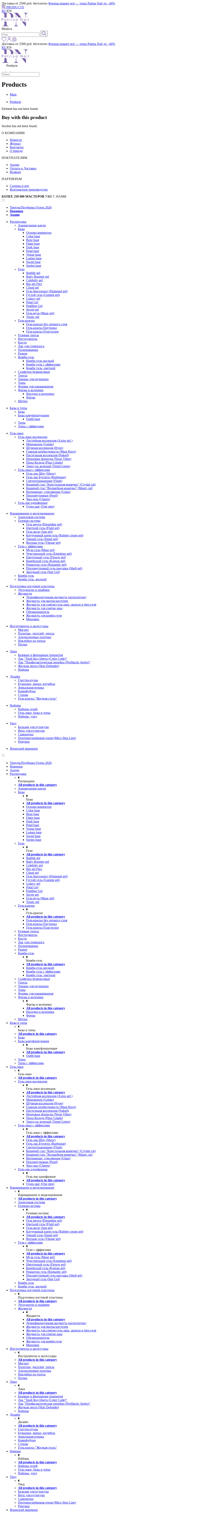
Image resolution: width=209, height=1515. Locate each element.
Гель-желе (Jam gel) (39, 531)
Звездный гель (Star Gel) (43, 572)
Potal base (32, 251)
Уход (13, 723)
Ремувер (24, 741)
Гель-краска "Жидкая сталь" (37, 698)
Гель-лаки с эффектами (34, 470)
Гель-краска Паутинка (41, 328)
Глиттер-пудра (28, 680)
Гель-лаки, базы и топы (34, 712)
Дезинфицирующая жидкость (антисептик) (56, 597)
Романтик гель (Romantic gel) (46, 564)
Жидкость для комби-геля (44, 615)
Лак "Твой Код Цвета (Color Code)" (42, 658)
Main (13, 94)
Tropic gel (32, 317)
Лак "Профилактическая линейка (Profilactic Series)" (54, 662)
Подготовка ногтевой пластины (32, 586)
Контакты (16, 147)
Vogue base (33, 254)
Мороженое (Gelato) (40, 444)
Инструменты (27, 339)
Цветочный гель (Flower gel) (46, 557)
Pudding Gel (34, 306)
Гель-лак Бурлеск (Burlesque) (46, 477)
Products (15, 102)
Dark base (32, 247)
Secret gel (32, 309)
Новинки (16, 211)
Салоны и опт (19, 186)
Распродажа (18, 221)
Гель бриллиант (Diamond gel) (47, 291)
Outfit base (33, 419)
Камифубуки (27, 691)
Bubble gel (33, 273)
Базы (21, 229)
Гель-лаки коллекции (32, 437)
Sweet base (33, 262)
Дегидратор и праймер (34, 590)
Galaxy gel (33, 298)
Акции (14, 164)
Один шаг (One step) (40, 506)
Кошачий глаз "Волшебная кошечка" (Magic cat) (59, 488)
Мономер (32, 619)
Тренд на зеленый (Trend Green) (48, 466)
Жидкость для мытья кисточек (47, 601)
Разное (22, 353)
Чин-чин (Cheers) (38, 499)
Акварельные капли (32, 225)
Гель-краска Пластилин (42, 331)
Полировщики (28, 350)
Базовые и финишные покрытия (40, 655)
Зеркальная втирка (31, 687)
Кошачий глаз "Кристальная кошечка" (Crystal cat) (61, 484)
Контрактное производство (29, 189)
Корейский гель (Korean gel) (45, 561)
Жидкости (25, 593)
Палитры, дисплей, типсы (36, 633)
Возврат (15, 172)
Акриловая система (31, 517)
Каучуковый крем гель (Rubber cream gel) (54, 535)
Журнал (15, 143)
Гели (21, 269)
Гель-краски (26, 320)
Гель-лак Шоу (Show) (41, 473)
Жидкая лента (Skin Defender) (38, 666)
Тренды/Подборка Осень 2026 (31, 207)
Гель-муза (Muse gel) (40, 313)
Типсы (22, 375)
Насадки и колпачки (40, 393)
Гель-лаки (16, 433)
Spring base (33, 265)
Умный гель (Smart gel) (42, 539)
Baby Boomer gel (37, 276)
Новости (16, 140)
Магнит (23, 629)
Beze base (32, 240)
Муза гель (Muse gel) (40, 550)
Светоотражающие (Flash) (44, 481)
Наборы (23, 669)
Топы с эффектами (31, 426)
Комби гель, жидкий (32, 579)
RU (4, 11)
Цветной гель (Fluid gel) (42, 528)
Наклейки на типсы (32, 640)
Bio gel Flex (34, 284)
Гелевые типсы (28, 335)
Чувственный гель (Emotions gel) (49, 553)
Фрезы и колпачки (30, 390)
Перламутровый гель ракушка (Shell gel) (54, 568)
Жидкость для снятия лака (44, 608)
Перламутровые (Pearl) (42, 495)
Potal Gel (32, 302)
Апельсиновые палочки (34, 637)
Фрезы (30, 397)
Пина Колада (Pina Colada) (44, 462)
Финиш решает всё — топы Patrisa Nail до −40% (81, 3)
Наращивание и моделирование (32, 513)
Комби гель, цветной (40, 368)
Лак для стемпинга (31, 346)
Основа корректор (38, 232)
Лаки (13, 651)
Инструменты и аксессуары (29, 626)
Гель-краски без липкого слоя (46, 324)
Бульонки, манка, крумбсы (36, 684)
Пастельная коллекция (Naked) (47, 455)
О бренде (16, 151)
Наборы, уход (27, 716)
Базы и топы (18, 408)
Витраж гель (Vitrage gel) (43, 542)
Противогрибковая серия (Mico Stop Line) (47, 738)
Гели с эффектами (30, 546)
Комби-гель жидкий (40, 361)
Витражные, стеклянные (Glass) (48, 492)
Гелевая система (29, 520)
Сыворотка (25, 734)
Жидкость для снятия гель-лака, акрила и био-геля (61, 604)
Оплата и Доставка (23, 168)
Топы (22, 382)
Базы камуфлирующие (33, 415)
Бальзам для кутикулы (33, 727)
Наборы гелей (28, 709)
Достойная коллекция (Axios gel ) (49, 440)
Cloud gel (32, 287)
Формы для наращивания (35, 386)
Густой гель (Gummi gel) (43, 295)
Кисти (22, 342)
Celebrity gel (34, 280)
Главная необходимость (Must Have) (51, 451)
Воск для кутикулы (31, 730)
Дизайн (15, 676)
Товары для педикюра (33, 379)
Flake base (33, 243)
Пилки (22, 644)
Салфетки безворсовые (34, 372)
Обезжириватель (37, 612)
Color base (33, 236)
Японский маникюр (24, 748)
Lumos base (34, 258)
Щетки (23, 401)
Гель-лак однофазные (33, 503)
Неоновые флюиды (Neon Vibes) (48, 459)
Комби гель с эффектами (43, 364)
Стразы (23, 695)
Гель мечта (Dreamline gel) (44, 524)
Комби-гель (26, 357)
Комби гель (26, 575)
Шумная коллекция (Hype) (44, 448)
